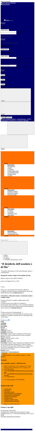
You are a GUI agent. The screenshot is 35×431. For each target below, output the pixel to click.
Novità (6, 256)
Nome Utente (20, 31)
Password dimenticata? (7, 36)
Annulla (3, 117)
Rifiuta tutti (14, 295)
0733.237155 (10, 369)
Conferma (9, 117)
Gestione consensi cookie (11, 399)
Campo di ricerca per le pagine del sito (11, 238)
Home (5, 255)
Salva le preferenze (14, 352)
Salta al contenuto (5, 1)
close (2, 149)
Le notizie (6, 258)
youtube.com (4, 320)
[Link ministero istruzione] (8, 3)
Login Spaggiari (13, 64)
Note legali (7, 390)
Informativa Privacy (9, 392)
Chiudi (2, 75)
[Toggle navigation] (14, 141)
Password (19, 33)
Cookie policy (8, 389)
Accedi (3, 23)
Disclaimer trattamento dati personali (10, 416)
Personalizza (4, 295)
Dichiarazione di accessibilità (12, 395)
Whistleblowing (8, 398)
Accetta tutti (26, 295)
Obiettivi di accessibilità (10, 396)
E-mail (18, 57)
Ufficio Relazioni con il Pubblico (13, 393)
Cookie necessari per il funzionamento (11, 312)
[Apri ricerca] (20, 128)
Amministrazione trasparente (11, 401)
